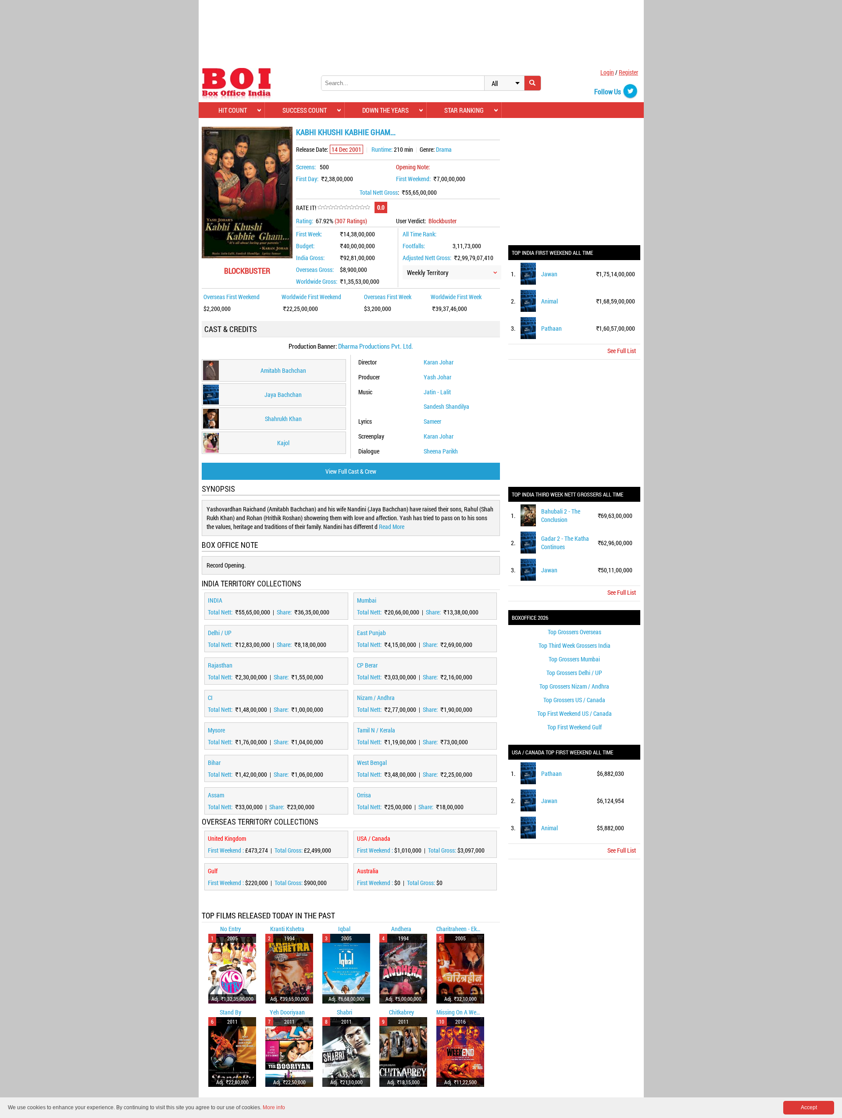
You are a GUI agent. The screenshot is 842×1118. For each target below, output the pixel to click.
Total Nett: (221, 612)
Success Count (304, 110)
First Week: (309, 234)
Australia (367, 871)
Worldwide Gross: (316, 281)
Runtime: (381, 149)
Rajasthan (220, 665)
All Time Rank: (419, 234)
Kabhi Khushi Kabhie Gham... (346, 132)
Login (607, 72)
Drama (444, 149)
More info (274, 1107)
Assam (216, 795)
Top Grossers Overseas (574, 632)
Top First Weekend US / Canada (574, 713)
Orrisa (364, 795)
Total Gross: (289, 850)
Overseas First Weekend (231, 297)
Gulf (213, 871)
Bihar (214, 762)
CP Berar (367, 665)
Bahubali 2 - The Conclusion (560, 515)
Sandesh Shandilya (446, 406)
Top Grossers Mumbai (574, 659)
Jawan (549, 274)
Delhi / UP (220, 633)
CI (210, 697)
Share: (285, 612)
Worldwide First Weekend (311, 297)
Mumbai (366, 600)
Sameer (432, 421)
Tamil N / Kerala (376, 730)
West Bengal (372, 762)
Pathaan (551, 328)
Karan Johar (438, 362)
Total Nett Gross (379, 192)
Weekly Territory (428, 272)
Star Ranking (464, 110)
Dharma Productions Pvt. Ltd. (375, 346)
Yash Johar (437, 377)
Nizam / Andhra (376, 697)
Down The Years (385, 110)
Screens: (306, 167)
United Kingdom (227, 838)
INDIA (215, 600)
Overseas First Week (387, 297)
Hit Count (232, 110)
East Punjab (371, 633)
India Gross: (310, 258)
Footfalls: (414, 246)
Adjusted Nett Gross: (427, 258)
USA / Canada (373, 838)
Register (628, 72)
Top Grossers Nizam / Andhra (574, 686)
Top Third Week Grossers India (574, 645)
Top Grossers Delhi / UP (574, 672)
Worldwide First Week (456, 297)
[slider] (344, 207)
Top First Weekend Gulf (574, 727)
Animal (549, 301)
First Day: (307, 179)
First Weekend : (226, 850)
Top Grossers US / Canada (574, 700)
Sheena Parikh (441, 451)
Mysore (216, 730)
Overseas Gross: (315, 269)
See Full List (621, 350)
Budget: (305, 246)
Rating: (304, 221)
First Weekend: (413, 179)
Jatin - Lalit (437, 392)
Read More (391, 526)
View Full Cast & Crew (350, 471)
